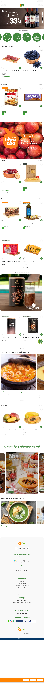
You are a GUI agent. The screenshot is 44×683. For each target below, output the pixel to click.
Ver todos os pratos (38, 352)
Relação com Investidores (22, 594)
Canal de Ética (22, 575)
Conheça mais (10, 491)
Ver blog (40, 498)
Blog (22, 589)
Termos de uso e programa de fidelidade (22, 602)
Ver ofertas (40, 160)
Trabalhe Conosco (22, 583)
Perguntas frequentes (22, 572)
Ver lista (40, 46)
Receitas (22, 591)
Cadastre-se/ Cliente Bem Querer (22, 585)
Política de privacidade (22, 600)
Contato (22, 568)
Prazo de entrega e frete (22, 606)
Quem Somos (22, 581)
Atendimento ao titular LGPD (22, 570)
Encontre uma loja (22, 587)
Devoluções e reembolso (22, 604)
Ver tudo (40, 84)
